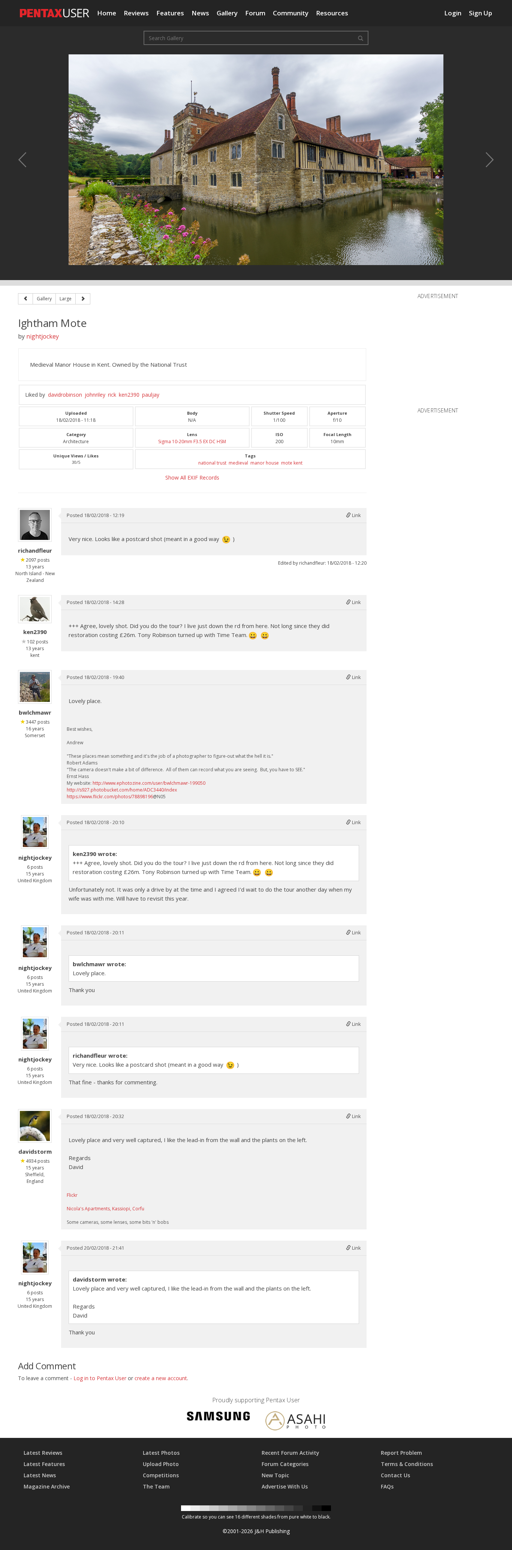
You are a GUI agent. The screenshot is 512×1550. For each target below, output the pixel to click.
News (200, 13)
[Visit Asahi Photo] (295, 1422)
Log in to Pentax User (99, 1378)
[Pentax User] (54, 9)
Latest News (40, 1475)
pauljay (150, 394)
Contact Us (395, 1475)
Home (106, 13)
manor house (264, 463)
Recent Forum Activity (290, 1452)
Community (290, 13)
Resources (332, 13)
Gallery (227, 13)
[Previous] (25, 298)
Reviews (136, 13)
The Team (156, 1486)
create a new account (161, 1378)
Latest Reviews (43, 1452)
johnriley (95, 394)
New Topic (275, 1475)
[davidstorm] (35, 1126)
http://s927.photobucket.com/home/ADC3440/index (122, 790)
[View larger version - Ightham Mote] (256, 159)
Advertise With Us (285, 1486)
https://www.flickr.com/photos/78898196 (110, 796)
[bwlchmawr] (35, 687)
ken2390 (129, 394)
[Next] (82, 298)
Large (66, 298)
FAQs (387, 1486)
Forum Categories (285, 1464)
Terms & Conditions (407, 1464)
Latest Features (44, 1464)
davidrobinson (65, 394)
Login (452, 13)
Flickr (72, 1195)
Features (170, 13)
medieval (238, 463)
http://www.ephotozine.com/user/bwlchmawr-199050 (149, 783)
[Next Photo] (484, 159)
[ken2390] (35, 609)
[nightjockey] (35, 832)
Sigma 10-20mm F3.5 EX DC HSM (192, 441)
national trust (212, 463)
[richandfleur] (35, 525)
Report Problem (401, 1452)
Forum (255, 13)
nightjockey (42, 336)
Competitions (161, 1475)
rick (112, 394)
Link (356, 515)
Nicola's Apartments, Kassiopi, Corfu (105, 1208)
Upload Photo (161, 1464)
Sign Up (480, 13)
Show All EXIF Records (192, 477)
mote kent (291, 463)
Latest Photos (161, 1452)
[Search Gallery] (360, 38)
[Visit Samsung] (218, 1417)
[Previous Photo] (27, 159)
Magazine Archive (47, 1486)
